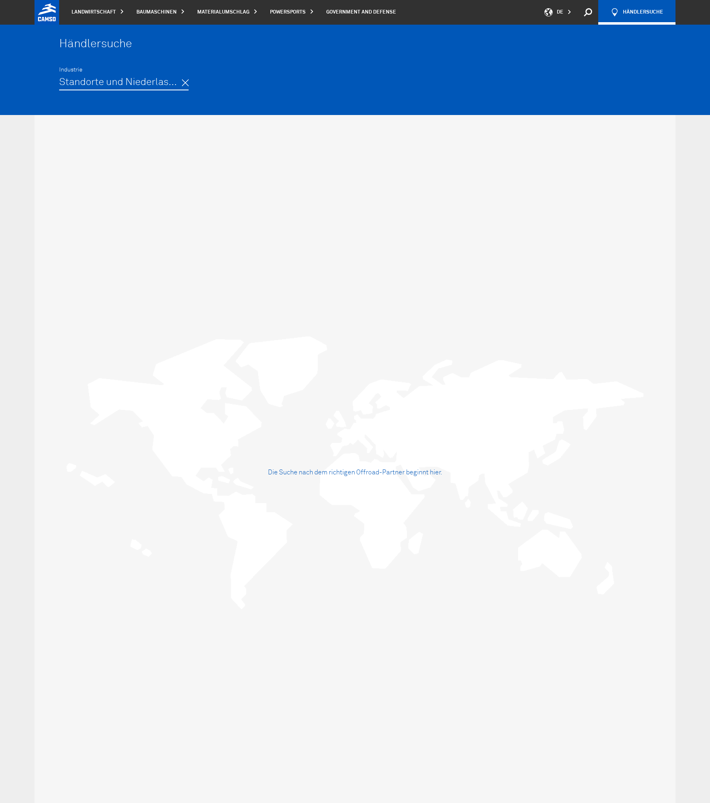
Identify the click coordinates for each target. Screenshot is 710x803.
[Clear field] (185, 82)
